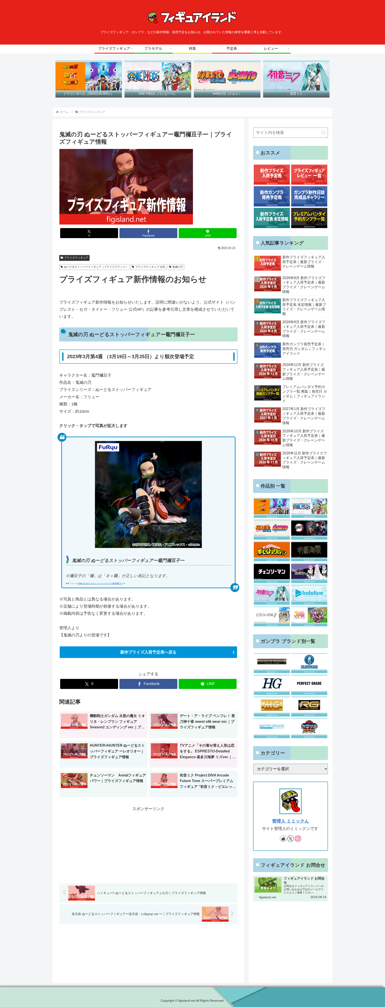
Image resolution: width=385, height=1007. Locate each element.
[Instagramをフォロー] (298, 838)
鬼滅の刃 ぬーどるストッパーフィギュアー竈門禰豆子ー (100, 583)
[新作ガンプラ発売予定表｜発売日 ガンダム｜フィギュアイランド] (272, 196)
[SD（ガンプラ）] (309, 728)
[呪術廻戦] (309, 551)
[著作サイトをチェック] (283, 838)
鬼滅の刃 (177, 266)
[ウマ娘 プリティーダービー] (309, 616)
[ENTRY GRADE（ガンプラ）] (272, 728)
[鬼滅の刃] (309, 529)
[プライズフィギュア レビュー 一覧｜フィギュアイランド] (309, 175)
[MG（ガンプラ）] (272, 706)
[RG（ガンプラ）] (309, 706)
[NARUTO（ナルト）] (272, 529)
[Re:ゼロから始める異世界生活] (309, 573)
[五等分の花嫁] (272, 616)
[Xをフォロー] (290, 838)
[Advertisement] (148, 844)
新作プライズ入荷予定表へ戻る (148, 652)
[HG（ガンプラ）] (272, 685)
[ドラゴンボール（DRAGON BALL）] (272, 508)
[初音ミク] (272, 594)
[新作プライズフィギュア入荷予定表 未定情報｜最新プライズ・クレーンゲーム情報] (272, 218)
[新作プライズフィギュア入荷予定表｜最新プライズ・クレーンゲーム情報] (272, 175)
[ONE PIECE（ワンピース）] (309, 508)
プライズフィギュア (76, 257)
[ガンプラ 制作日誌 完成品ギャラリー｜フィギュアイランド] (309, 196)
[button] (323, 132)
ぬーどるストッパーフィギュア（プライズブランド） (96, 266)
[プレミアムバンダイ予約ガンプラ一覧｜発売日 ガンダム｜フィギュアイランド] (309, 218)
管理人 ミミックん (290, 821)
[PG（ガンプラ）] (309, 685)
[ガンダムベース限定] (309, 663)
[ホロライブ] (309, 594)
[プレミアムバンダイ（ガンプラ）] (272, 663)
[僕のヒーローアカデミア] (272, 551)
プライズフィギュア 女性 (150, 266)
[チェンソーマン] (272, 573)
